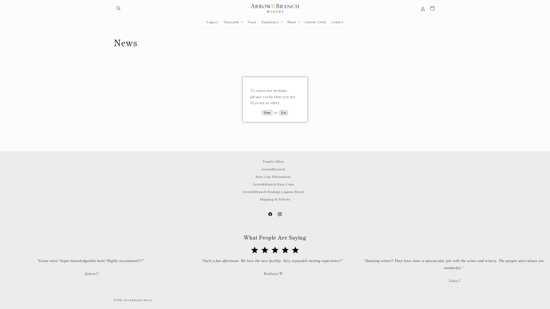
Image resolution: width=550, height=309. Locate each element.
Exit (283, 112)
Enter (267, 112)
